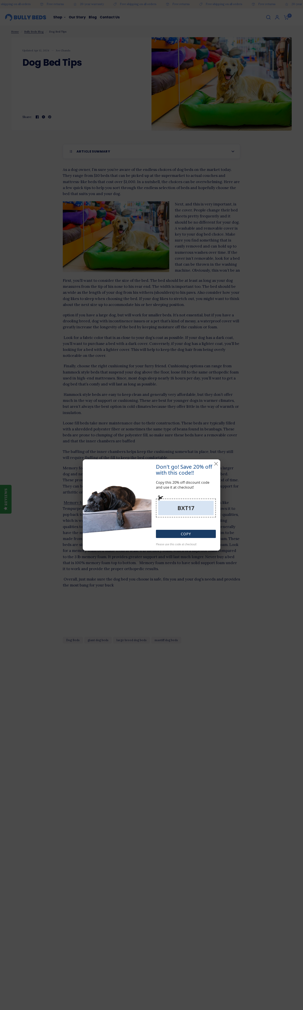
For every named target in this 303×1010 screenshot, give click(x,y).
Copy (186, 534)
